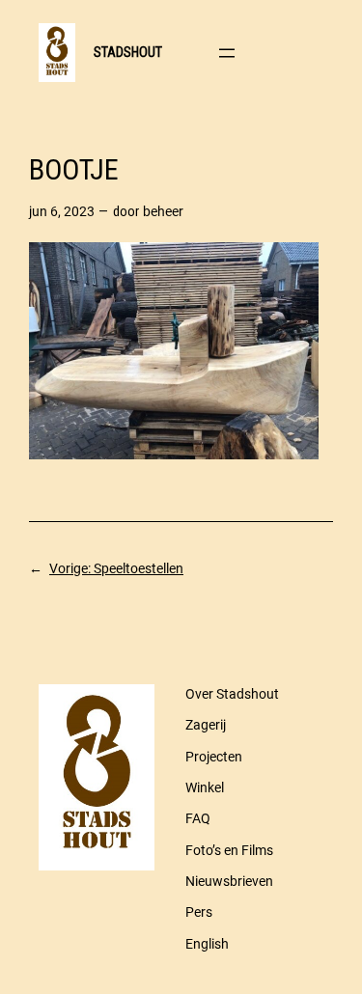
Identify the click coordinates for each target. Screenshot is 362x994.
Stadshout (128, 52)
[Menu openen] (226, 53)
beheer (163, 212)
